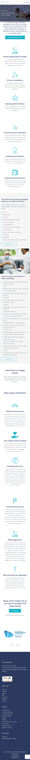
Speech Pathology (6, 716)
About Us (4, 689)
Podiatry (4, 719)
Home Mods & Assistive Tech (9, 721)
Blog (3, 695)
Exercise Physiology (7, 714)
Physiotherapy (5, 710)
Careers (4, 693)
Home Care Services (7, 725)
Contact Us (5, 697)
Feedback (4, 699)
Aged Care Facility (6, 727)
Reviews (4, 701)
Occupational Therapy (7, 712)
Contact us (5, 736)
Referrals (4, 691)
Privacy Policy (15, 753)
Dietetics (4, 717)
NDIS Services (5, 723)
